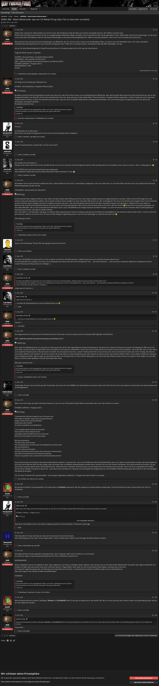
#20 (156, 615)
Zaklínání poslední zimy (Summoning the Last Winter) (38, 339)
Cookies (23, 678)
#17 (156, 532)
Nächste (11, 26)
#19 (156, 597)
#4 (156, 142)
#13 (156, 382)
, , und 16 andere (32, 235)
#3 (156, 123)
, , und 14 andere (36, 118)
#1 (156, 30)
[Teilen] (153, 30)
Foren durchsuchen (17, 12)
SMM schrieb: (20, 297)
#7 (156, 240)
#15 (156, 484)
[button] (27, 9)
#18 (156, 550)
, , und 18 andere (34, 592)
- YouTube (19, 107)
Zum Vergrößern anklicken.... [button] (86, 520)
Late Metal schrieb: (22, 278)
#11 (156, 312)
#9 (156, 274)
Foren (14, 9)
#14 (156, 400)
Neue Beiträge (5, 12)
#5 (156, 160)
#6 (156, 180)
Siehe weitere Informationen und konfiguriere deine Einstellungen (25, 682)
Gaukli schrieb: (20, 619)
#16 (156, 502)
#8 (156, 256)
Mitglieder (34, 9)
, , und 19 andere (37, 74)
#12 (156, 331)
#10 (156, 293)
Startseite (5, 9)
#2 (156, 79)
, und (26, 154)
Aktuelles (22, 9)
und (25, 251)
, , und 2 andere (31, 137)
